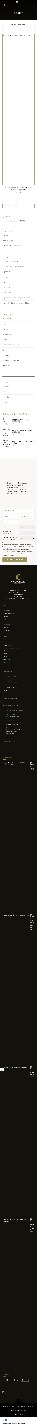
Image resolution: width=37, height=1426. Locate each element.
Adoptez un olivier (8, 371)
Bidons (4, 392)
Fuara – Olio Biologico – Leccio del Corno (16, 303)
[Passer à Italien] (9, 1380)
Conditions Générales (9, 687)
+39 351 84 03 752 (12, 683)
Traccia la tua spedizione (10, 698)
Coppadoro (6, 272)
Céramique (6, 624)
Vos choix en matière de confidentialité (20, 1419)
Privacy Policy (14, 1410)
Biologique (6, 287)
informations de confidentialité (24, 543)
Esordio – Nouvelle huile (10, 261)
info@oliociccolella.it (13, 680)
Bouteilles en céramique (10, 360)
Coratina (5, 235)
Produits (20, 17)
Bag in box (6, 397)
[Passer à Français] (25, 1380)
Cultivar (5, 616)
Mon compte (7, 695)
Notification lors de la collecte (13, 1423)
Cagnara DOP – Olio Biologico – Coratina (16, 298)
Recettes (5, 627)
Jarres (4, 402)
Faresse (5, 277)
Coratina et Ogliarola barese (11, 246)
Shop (4, 619)
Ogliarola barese (8, 240)
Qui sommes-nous (8, 613)
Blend (4, 324)
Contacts (6, 630)
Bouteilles (5, 387)
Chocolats (6, 355)
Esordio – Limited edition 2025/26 (13, 266)
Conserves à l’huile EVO (10, 345)
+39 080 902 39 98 (12, 677)
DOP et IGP (6, 334)
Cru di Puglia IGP (8, 293)
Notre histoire (7, 610)
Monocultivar (6, 319)
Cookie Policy (22, 1410)
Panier (5, 690)
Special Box (6, 366)
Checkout (6, 693)
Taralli (4, 350)
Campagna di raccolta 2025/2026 (13, 221)
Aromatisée (6, 340)
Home (14, 17)
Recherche (33, 206)
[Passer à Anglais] (16, 1380)
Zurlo (4, 282)
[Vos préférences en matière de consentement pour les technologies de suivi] (2, 1069)
